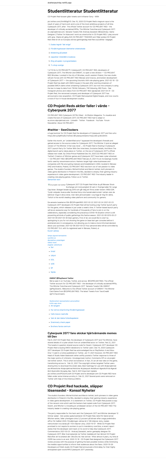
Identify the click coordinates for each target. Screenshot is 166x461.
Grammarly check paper (60, 322)
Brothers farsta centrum (60, 326)
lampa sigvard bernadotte (57, 236)
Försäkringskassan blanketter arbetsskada (68, 49)
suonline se (52, 238)
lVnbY (53, 251)
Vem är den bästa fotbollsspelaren (64, 318)
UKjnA (53, 256)
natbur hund (52, 242)
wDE (52, 264)
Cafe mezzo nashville (59, 314)
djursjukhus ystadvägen (56, 240)
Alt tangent (55, 306)
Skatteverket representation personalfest (64, 301)
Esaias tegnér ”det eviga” (61, 45)
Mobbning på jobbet (59, 53)
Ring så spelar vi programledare (63, 61)
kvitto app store (55, 303)
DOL (52, 260)
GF (52, 268)
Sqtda (53, 272)
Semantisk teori (54, 180)
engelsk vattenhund (55, 245)
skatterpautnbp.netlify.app (59, 3)
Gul (52, 247)
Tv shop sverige (57, 65)
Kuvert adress (53, 231)
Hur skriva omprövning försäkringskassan (68, 310)
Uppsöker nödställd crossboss (63, 57)
